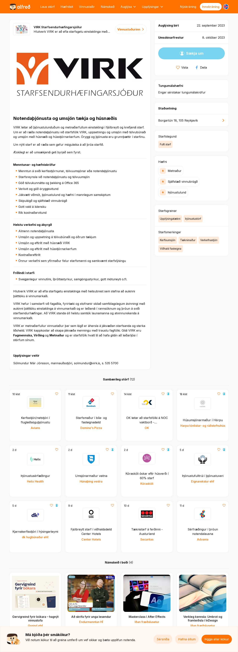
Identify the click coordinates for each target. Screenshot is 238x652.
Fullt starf (165, 144)
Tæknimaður (187, 240)
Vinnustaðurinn (128, 29)
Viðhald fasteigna (170, 248)
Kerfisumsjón (167, 240)
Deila (203, 67)
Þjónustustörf (193, 218)
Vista (184, 67)
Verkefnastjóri (208, 240)
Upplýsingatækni (170, 218)
